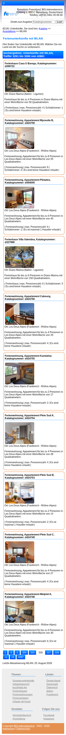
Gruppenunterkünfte (23, 680)
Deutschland (53, 680)
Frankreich (52, 694)
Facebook (48, 715)
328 (57, 652)
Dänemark (52, 684)
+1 (6, 657)
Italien (50, 691)
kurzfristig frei (20, 687)
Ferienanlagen (21, 698)
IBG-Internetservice (24, 726)
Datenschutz (23, 728)
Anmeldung (19, 718)
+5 (12, 657)
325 (32, 652)
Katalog (43, 28)
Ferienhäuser (20, 691)
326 (41, 652)
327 (49, 652)
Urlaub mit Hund (21, 701)
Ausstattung (9, 31)
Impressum (9, 728)
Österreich (52, 687)
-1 (17, 652)
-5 (11, 652)
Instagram (48, 718)
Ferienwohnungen (23, 694)
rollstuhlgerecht (21, 684)
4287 (21, 657)
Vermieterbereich (22, 715)
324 (24, 652)
